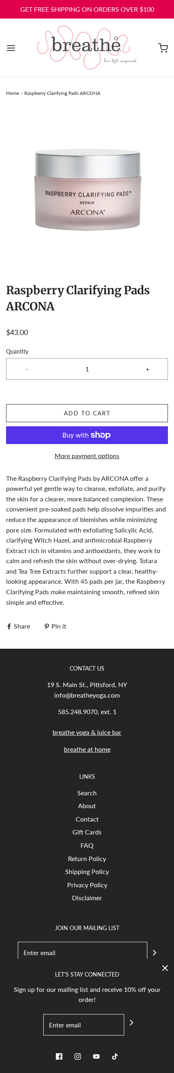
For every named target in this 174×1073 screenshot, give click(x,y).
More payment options (87, 455)
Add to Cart (87, 413)
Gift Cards (87, 832)
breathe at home (87, 749)
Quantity (17, 351)
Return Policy (87, 858)
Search (87, 792)
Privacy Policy (87, 885)
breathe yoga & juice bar (87, 732)
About (87, 805)
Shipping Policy (87, 871)
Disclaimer (87, 897)
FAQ (87, 845)
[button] (87, 189)
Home (12, 93)
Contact (87, 819)
